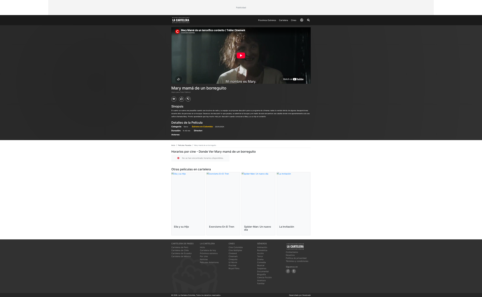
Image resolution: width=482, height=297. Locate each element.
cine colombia (236, 247)
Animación (262, 247)
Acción (260, 253)
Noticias (204, 259)
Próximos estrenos (209, 253)
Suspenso (261, 268)
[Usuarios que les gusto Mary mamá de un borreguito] (181, 99)
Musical (260, 265)
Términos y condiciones (297, 261)
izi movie (233, 262)
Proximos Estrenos (267, 20)
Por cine (204, 256)
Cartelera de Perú (179, 247)
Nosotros (290, 255)
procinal (232, 265)
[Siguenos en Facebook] (288, 271)
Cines (293, 20)
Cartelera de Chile (180, 250)
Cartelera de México (181, 256)
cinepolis (233, 259)
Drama (260, 259)
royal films (234, 268)
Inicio (202, 247)
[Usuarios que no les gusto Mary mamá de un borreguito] (188, 99)
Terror (260, 256)
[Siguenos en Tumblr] (294, 271)
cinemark (233, 256)
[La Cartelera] (180, 20)
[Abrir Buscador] (308, 20)
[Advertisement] (241, 7)
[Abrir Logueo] (301, 20)
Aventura (261, 280)
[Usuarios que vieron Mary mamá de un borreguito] (173, 99)
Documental (263, 271)
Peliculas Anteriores (209, 262)
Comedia (261, 262)
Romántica (262, 250)
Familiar (261, 283)
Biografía (261, 274)
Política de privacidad (296, 258)
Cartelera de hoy (208, 250)
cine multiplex (235, 250)
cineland (233, 253)
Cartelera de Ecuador (181, 253)
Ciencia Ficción (264, 277)
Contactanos (292, 252)
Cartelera (283, 20)
